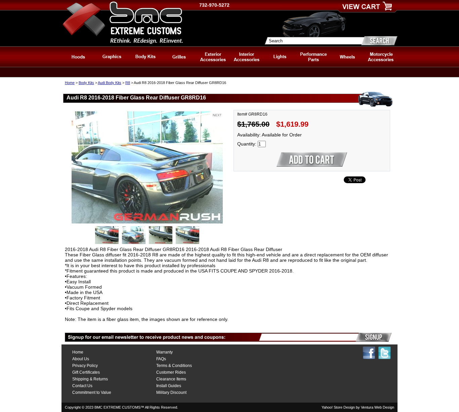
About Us (80, 359)
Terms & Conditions (174, 365)
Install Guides (168, 385)
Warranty (164, 352)
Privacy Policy (85, 365)
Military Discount (171, 392)
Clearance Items (171, 379)
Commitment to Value (91, 392)
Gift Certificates (86, 372)
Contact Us (82, 385)
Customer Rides (171, 372)
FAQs (161, 359)
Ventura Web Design (377, 407)
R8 (127, 83)
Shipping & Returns (90, 379)
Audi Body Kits (109, 83)
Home (70, 83)
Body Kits (86, 83)
